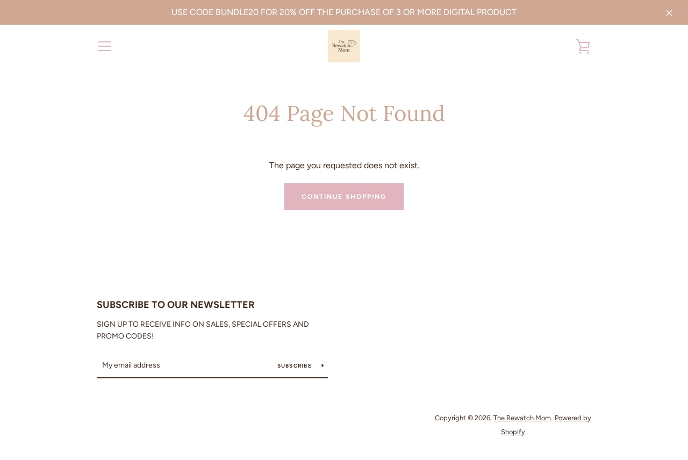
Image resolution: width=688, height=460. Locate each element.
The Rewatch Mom (522, 418)
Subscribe (295, 365)
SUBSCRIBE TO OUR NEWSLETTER (176, 305)
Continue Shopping (344, 196)
